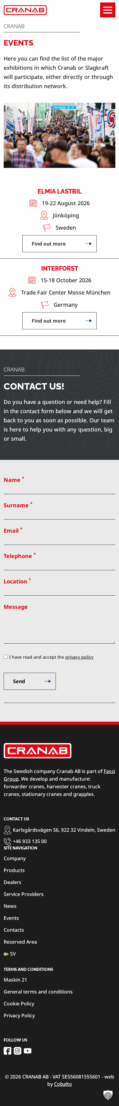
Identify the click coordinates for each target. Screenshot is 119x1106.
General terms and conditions (38, 991)
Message (16, 606)
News (10, 906)
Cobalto (63, 1084)
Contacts (14, 930)
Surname (18, 505)
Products (14, 870)
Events (11, 918)
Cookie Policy (19, 1003)
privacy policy (79, 657)
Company (15, 858)
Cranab (14, 26)
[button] (108, 1095)
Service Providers (24, 894)
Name (14, 479)
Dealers (12, 882)
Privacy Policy (19, 1015)
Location (17, 581)
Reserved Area (20, 941)
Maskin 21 (15, 979)
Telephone (20, 556)
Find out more (49, 243)
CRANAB (14, 369)
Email (13, 530)
